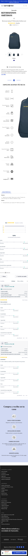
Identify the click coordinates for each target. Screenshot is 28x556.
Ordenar (13, 281)
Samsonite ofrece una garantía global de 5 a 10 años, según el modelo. (14, 456)
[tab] (6, 192)
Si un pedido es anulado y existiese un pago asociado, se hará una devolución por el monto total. (14, 444)
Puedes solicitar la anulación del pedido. (14, 433)
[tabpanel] (14, 205)
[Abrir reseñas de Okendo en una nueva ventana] (5, 272)
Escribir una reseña (23, 277)
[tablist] (14, 192)
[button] (14, 23)
